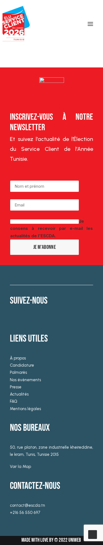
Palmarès (18, 372)
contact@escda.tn (27, 505)
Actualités (19, 394)
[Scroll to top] (92, 534)
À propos (18, 358)
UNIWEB (74, 540)
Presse (15, 387)
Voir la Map (20, 466)
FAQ (13, 401)
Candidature (22, 365)
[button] (90, 24)
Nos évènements (25, 379)
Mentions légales (25, 408)
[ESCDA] (15, 24)
